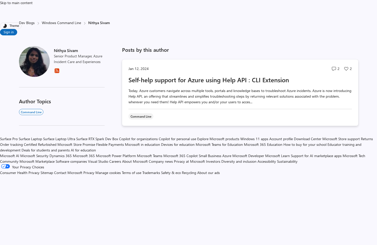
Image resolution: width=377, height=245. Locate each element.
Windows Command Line (61, 22)
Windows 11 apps (254, 138)
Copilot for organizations (138, 138)
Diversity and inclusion (238, 161)
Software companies (71, 161)
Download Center (307, 138)
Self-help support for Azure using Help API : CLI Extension (208, 80)
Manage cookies (108, 172)
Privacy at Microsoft (189, 161)
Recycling (189, 172)
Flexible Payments (110, 144)
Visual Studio (98, 161)
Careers (115, 161)
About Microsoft (135, 161)
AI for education (83, 150)
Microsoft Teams (149, 155)
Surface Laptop (30, 138)
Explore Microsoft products (218, 138)
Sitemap (47, 172)
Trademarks (151, 172)
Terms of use (131, 172)
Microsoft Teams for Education (219, 144)
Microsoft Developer (248, 155)
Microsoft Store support (341, 138)
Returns (367, 138)
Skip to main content (16, 2)
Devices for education (178, 144)
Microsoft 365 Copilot (180, 155)
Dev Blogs (27, 22)
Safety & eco (171, 172)
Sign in (9, 32)
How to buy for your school (304, 144)
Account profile (281, 138)
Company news (161, 161)
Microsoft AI (9, 155)
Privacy (89, 172)
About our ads (208, 172)
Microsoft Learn (277, 155)
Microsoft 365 (84, 155)
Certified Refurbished (40, 144)
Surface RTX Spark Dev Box (97, 138)
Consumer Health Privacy (19, 172)
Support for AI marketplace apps (316, 155)
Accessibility (266, 161)
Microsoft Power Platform (116, 155)
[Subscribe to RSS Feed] (57, 72)
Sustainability (287, 161)
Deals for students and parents (46, 150)
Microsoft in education (142, 144)
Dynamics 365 (60, 155)
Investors (213, 161)
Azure (226, 155)
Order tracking (11, 144)
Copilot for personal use (177, 138)
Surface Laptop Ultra (59, 138)
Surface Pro (9, 138)
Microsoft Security (34, 155)
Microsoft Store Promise (76, 144)
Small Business (210, 155)
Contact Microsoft (68, 172)
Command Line (31, 112)
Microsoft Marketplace (37, 161)
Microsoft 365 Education (263, 144)
